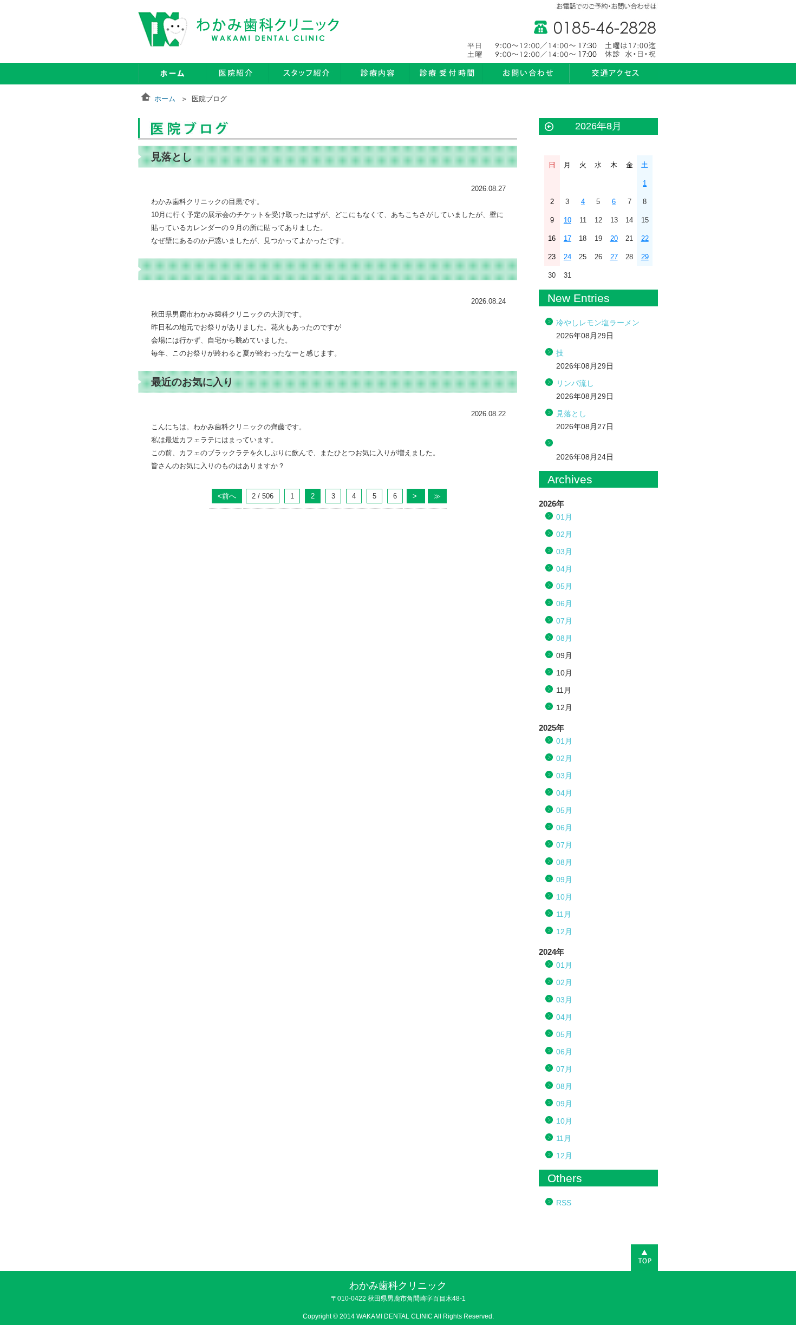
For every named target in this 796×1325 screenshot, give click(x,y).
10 (567, 220)
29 (645, 257)
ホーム (164, 99)
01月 (564, 517)
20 (614, 238)
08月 (564, 638)
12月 (564, 931)
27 (614, 257)
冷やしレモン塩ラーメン (598, 322)
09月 (564, 879)
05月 (564, 586)
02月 (564, 534)
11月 (563, 914)
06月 (564, 603)
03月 (564, 551)
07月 (564, 620)
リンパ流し (575, 383)
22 (645, 238)
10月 (564, 897)
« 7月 (549, 127)
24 (567, 257)
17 (567, 238)
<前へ (227, 496)
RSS (563, 1202)
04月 (564, 569)
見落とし (571, 413)
